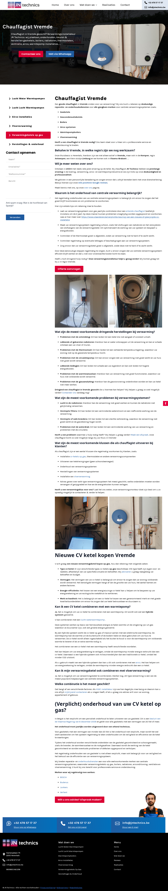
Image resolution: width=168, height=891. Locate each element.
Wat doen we (87, 4)
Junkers (64, 787)
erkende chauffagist (135, 211)
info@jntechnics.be (135, 823)
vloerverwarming (82, 476)
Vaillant (63, 792)
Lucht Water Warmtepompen (70, 847)
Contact (125, 4)
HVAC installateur (104, 689)
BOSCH (63, 777)
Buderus (64, 782)
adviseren (126, 571)
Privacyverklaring (47, 888)
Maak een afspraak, (140, 435)
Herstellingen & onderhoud (70, 874)
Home (55, 4)
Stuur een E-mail (130, 827)
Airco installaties (65, 860)
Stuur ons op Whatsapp (25, 827)
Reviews (117, 860)
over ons (88, 187)
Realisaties (108, 4)
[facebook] (165, 403)
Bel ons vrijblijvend (77, 827)
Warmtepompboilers (67, 856)
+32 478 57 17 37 (25, 823)
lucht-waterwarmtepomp (93, 620)
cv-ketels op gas (78, 456)
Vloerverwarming (65, 865)
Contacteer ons (69, 392)
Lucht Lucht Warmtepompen (70, 851)
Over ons (69, 4)
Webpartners (62, 888)
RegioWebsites (76, 888)
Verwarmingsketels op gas (69, 869)
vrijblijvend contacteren (75, 692)
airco (138, 662)
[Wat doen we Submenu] (97, 5)
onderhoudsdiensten (88, 761)
